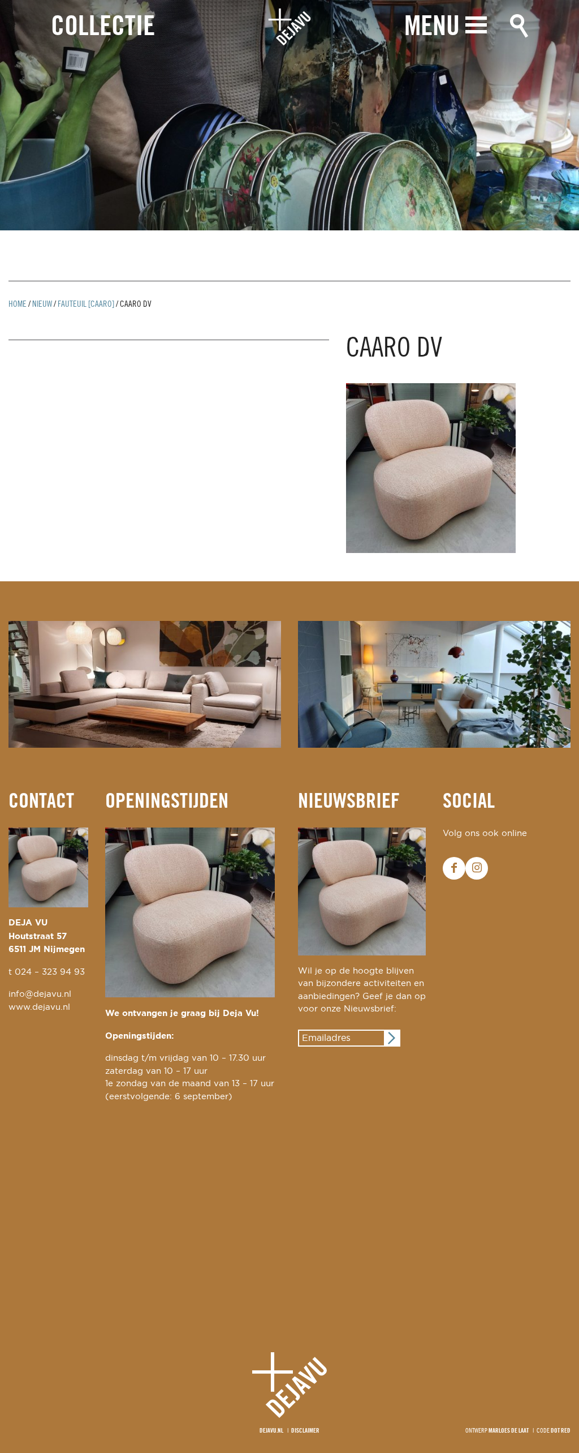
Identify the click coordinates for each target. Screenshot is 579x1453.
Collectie (103, 27)
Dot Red (561, 1431)
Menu (432, 27)
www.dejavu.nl (39, 1007)
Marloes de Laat (509, 1431)
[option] (289, 115)
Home (17, 304)
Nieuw (42, 304)
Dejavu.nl (271, 1431)
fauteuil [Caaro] (86, 304)
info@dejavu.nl (39, 994)
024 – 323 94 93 (50, 972)
